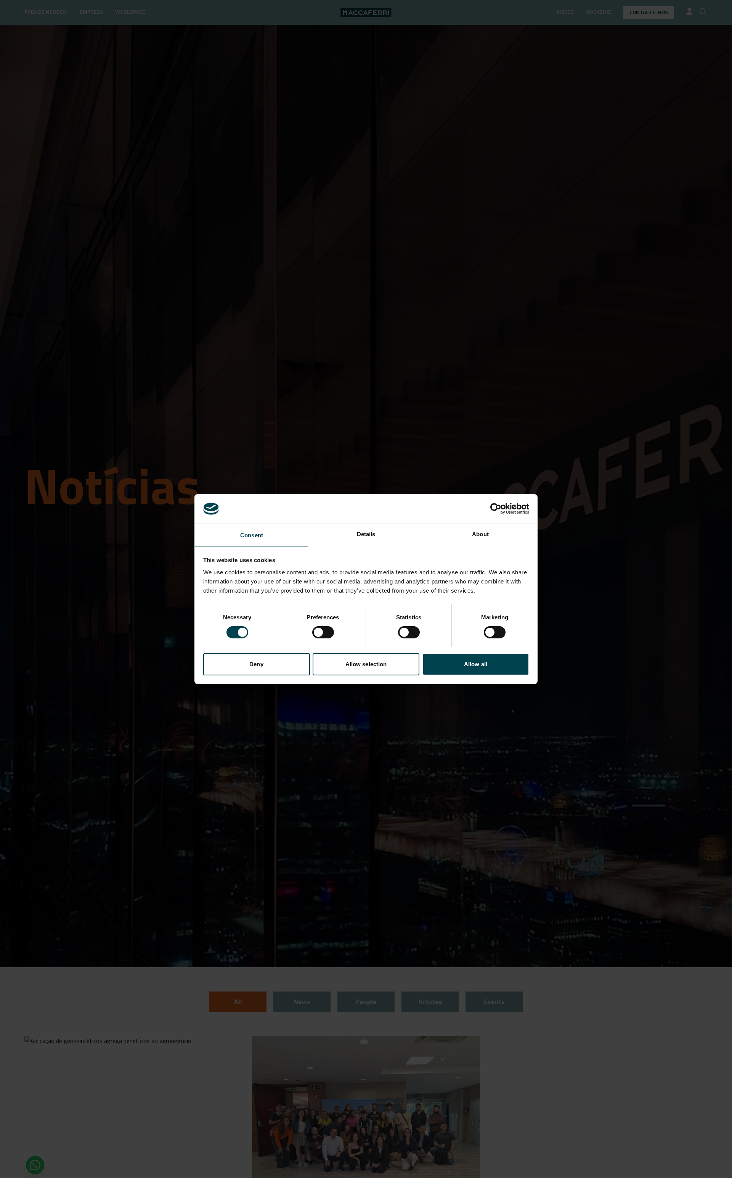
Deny (256, 664)
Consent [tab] (251, 535)
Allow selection (366, 664)
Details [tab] (366, 533)
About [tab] (480, 533)
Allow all (475, 664)
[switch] (323, 632)
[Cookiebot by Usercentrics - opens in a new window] (495, 508)
